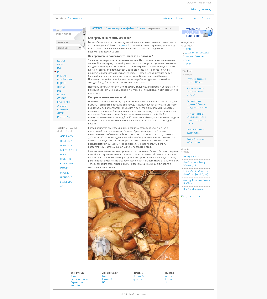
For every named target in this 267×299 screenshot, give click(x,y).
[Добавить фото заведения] (197, 37)
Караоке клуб (62, 75)
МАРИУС (188, 63)
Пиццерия (61, 83)
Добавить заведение (206, 9)
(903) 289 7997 (192, 2)
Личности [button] (192, 18)
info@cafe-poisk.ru (205, 2)
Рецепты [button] (205, 18)
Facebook (168, 276)
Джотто (188, 48)
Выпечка (63, 154)
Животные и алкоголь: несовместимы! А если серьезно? (195, 91)
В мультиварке (66, 181)
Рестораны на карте (75, 18)
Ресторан (61, 60)
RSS (166, 282)
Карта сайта (75, 285)
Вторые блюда (66, 145)
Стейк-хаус (61, 98)
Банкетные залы (63, 117)
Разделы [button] (179, 18)
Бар (58, 72)
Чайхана (60, 64)
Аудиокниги (138, 279)
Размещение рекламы (79, 279)
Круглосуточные (64, 102)
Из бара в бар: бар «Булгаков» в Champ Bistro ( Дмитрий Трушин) (195, 173)
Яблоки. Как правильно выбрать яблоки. (196, 131)
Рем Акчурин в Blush (191, 156)
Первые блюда (66, 140)
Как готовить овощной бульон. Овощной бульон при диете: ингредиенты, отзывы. (196, 118)
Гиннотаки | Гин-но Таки (195, 56)
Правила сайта (107, 279)
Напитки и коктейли (68, 149)
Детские (60, 113)
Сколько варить (66, 159)
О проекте (75, 276)
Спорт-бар (61, 87)
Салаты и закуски (67, 136)
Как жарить (64, 172)
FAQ (103, 282)
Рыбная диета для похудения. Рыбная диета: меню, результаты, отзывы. (197, 104)
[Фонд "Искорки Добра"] (190, 195)
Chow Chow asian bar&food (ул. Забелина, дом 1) (194, 164)
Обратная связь (77, 282)
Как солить (64, 168)
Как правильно (66, 177)
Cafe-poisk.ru (60, 18)
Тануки (188, 60)
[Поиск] (173, 9)
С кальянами (62, 109)
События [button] (167, 18)
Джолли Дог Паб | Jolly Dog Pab (197, 52)
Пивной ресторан (64, 79)
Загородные (62, 105)
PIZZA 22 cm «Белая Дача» (193, 189)
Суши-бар (61, 94)
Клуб (59, 68)
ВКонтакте (168, 279)
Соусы (62, 186)
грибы (123, 45)
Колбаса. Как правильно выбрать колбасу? (196, 141)
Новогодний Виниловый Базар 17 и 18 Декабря (196, 80)
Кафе (59, 90)
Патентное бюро (140, 276)
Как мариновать (66, 163)
